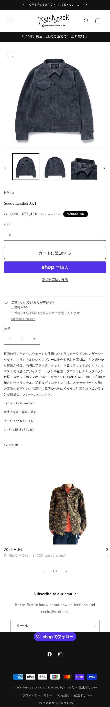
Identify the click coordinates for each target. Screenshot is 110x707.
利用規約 (63, 695)
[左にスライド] (5, 168)
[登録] (94, 626)
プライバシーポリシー (38, 695)
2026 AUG (13, 549)
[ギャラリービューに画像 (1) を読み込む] (26, 167)
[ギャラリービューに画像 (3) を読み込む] (84, 167)
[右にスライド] (104, 168)
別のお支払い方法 (55, 279)
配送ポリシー (83, 695)
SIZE (7, 225)
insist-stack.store (35, 687)
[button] (10, 20)
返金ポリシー (88, 687)
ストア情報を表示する (23, 319)
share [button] (13, 444)
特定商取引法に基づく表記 (57, 703)
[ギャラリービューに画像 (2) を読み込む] (55, 167)
